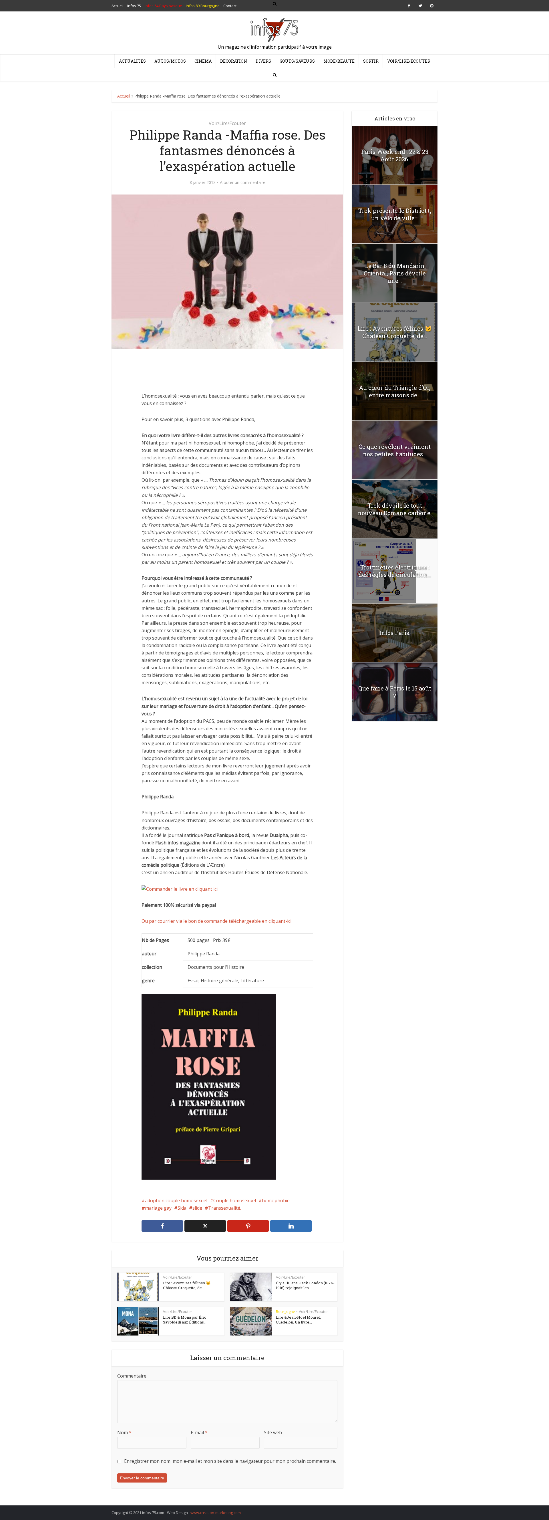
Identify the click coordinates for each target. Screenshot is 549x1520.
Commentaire (131, 1376)
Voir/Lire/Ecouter (408, 61)
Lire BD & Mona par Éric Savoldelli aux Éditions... (184, 1320)
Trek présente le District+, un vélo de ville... (394, 214)
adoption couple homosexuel (176, 1200)
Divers (263, 61)
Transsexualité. (224, 1208)
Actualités (132, 61)
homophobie (276, 1200)
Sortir (371, 61)
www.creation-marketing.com (215, 1512)
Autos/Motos (170, 61)
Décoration (233, 61)
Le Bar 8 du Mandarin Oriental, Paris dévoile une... (395, 273)
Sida (182, 1208)
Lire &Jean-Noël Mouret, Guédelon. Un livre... (298, 1320)
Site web (273, 1432)
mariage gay (158, 1208)
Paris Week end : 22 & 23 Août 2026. (394, 155)
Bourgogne (285, 1311)
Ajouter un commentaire (242, 182)
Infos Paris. (394, 632)
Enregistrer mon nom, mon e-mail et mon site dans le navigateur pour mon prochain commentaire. (230, 1461)
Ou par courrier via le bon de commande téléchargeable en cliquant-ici (216, 921)
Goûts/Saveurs (297, 61)
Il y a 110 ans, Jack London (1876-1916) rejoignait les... (305, 1285)
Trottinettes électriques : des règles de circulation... (395, 570)
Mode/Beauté (339, 61)
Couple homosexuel (234, 1200)
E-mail (199, 1432)
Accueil (123, 96)
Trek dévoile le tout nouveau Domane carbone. (394, 509)
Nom (124, 1432)
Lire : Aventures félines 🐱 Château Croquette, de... (186, 1285)
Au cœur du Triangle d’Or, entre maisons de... (394, 391)
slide (197, 1208)
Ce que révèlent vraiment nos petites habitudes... (395, 450)
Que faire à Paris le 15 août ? (394, 691)
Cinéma (203, 61)
